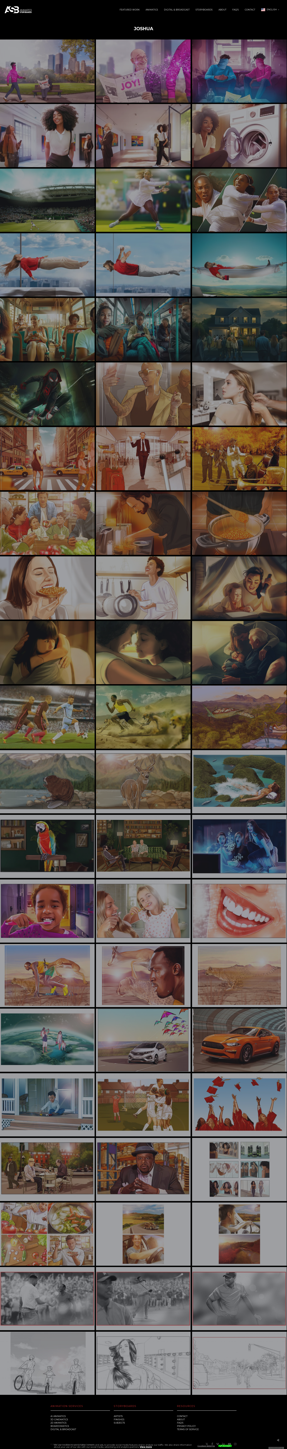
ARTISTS (118, 1416)
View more (146, 1447)
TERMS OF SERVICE (188, 1429)
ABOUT (181, 1419)
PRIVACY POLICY (186, 1426)
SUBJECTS (119, 1423)
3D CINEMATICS (59, 1419)
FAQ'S (180, 1423)
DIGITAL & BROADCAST (63, 1429)
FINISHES (119, 1419)
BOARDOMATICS (60, 1426)
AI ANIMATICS (58, 1416)
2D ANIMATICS (59, 1423)
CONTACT (182, 1416)
